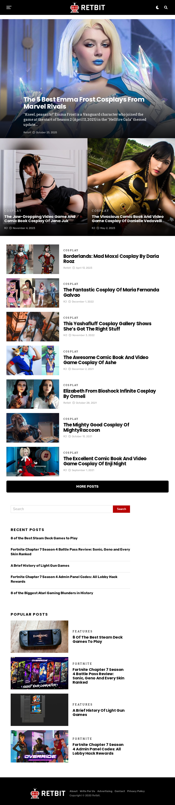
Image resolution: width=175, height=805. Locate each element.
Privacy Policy (136, 791)
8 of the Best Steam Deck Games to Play (44, 538)
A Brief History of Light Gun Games (40, 566)
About (74, 791)
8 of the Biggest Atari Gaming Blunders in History (52, 593)
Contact (120, 791)
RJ (6, 228)
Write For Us (87, 791)
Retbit (27, 132)
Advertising (104, 791)
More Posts (87, 486)
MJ (65, 335)
